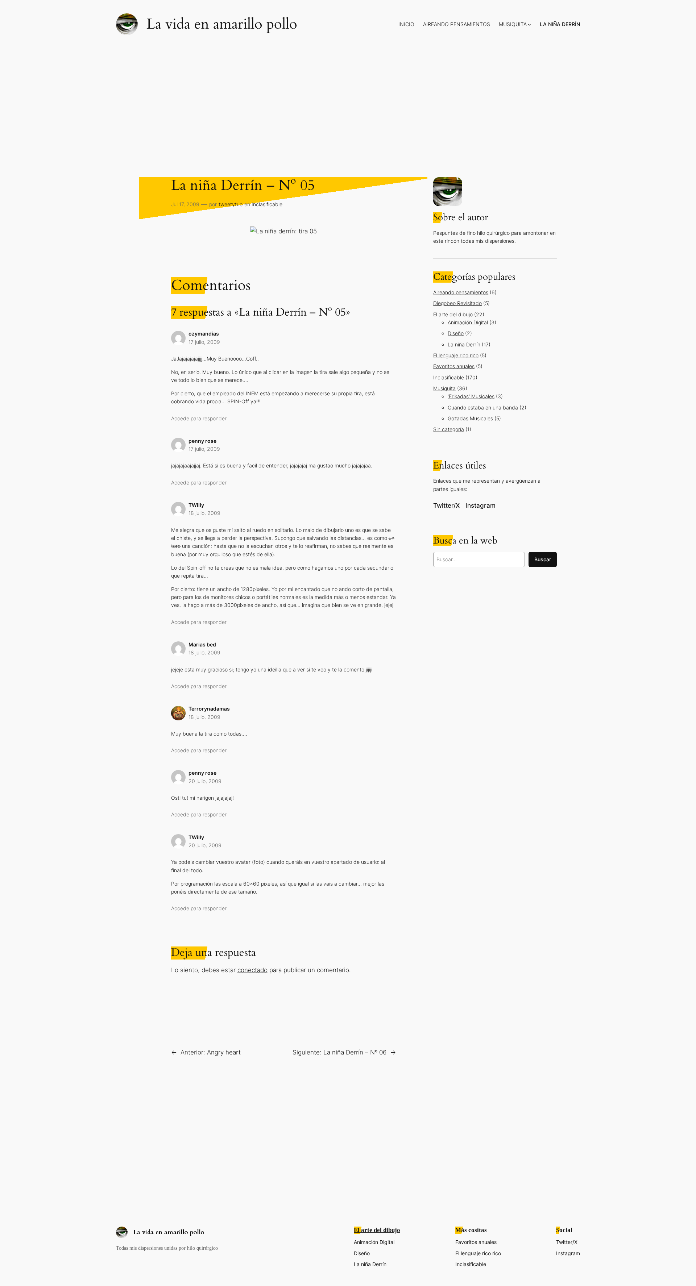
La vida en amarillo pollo (221, 24)
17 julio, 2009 (204, 342)
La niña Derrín (464, 344)
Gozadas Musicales (470, 418)
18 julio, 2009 (204, 513)
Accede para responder (199, 418)
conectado (252, 970)
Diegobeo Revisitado (457, 303)
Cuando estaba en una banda (483, 407)
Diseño (456, 333)
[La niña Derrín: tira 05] (283, 231)
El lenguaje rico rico (455, 355)
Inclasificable (267, 204)
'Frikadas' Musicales (471, 396)
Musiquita (444, 388)
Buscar (542, 559)
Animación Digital (468, 322)
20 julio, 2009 (204, 781)
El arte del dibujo (453, 314)
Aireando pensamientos (460, 292)
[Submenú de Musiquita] (529, 24)
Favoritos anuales (454, 366)
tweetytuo (231, 204)
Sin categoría (448, 429)
